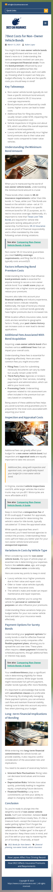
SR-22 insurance (37, 226)
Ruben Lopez (30, 44)
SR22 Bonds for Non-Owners (19, 844)
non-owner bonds (20, 847)
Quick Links (11, 10)
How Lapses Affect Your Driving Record (26, 857)
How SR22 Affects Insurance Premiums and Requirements (26, 865)
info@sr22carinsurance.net (18, 5)
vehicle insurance (35, 847)
